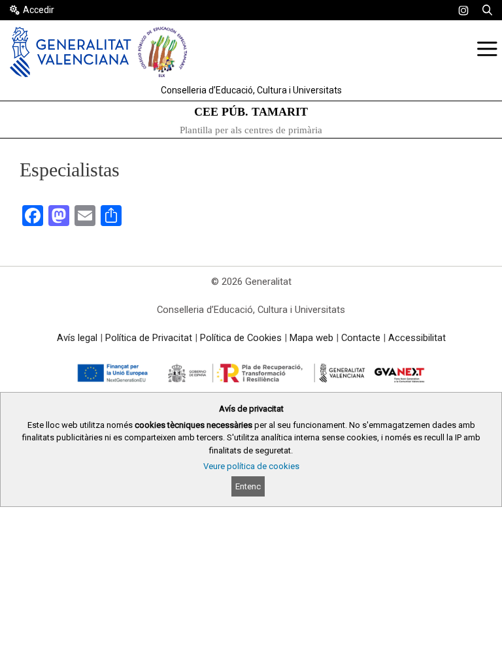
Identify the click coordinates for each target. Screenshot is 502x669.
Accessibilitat (417, 338)
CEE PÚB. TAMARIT (251, 111)
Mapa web (311, 338)
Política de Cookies (241, 338)
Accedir (38, 10)
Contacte (360, 338)
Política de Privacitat (148, 338)
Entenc (248, 486)
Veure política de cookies (251, 466)
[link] (463, 10)
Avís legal (77, 338)
